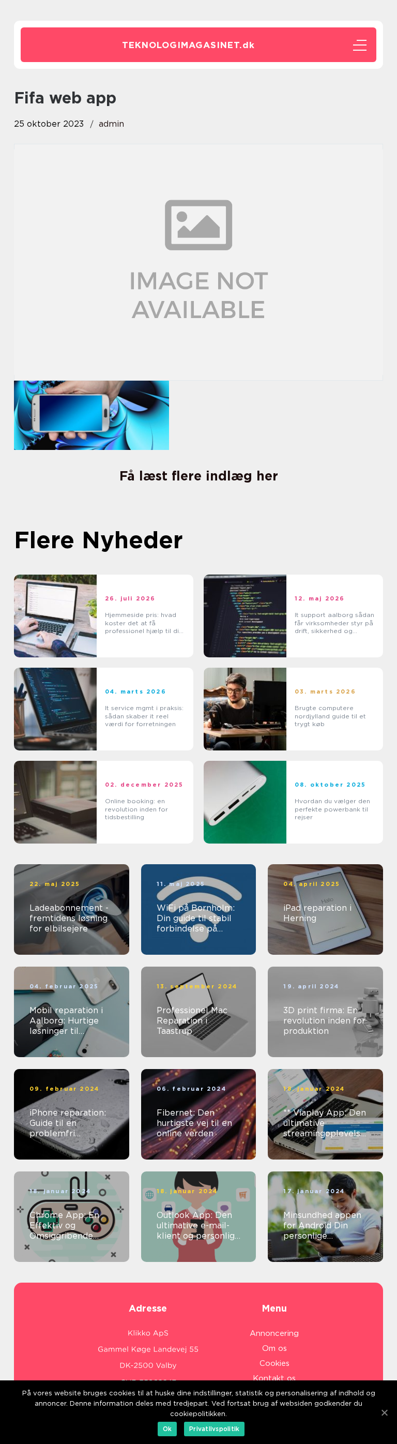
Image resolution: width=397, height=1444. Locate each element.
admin (111, 124)
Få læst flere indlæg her (198, 476)
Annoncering (274, 1333)
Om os (274, 1348)
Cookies (274, 1363)
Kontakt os (274, 1378)
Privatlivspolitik (214, 1429)
